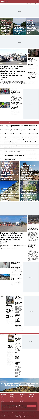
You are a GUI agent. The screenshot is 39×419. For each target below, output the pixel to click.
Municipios (3, 400)
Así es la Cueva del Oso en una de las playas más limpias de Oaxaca (19, 30)
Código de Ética (14, 412)
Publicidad (24, 412)
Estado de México (13, 397)
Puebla (11, 401)
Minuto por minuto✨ (6, 122)
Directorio (4, 412)
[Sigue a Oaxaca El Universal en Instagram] (33, 396)
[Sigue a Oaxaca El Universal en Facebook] (30, 396)
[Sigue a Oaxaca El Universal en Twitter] (31, 396)
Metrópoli (2, 397)
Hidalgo (11, 396)
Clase (21, 397)
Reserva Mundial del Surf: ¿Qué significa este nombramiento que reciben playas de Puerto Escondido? (32, 29)
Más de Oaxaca (4, 20)
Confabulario (22, 400)
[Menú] (38, 1)
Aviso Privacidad (34, 412)
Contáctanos (8, 412)
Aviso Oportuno (22, 401)
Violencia (19, 412)
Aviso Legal (28, 412)
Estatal (2, 396)
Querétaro (12, 400)
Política (2, 401)
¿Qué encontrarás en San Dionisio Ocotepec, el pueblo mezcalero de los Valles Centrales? (6, 28)
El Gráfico (21, 396)
